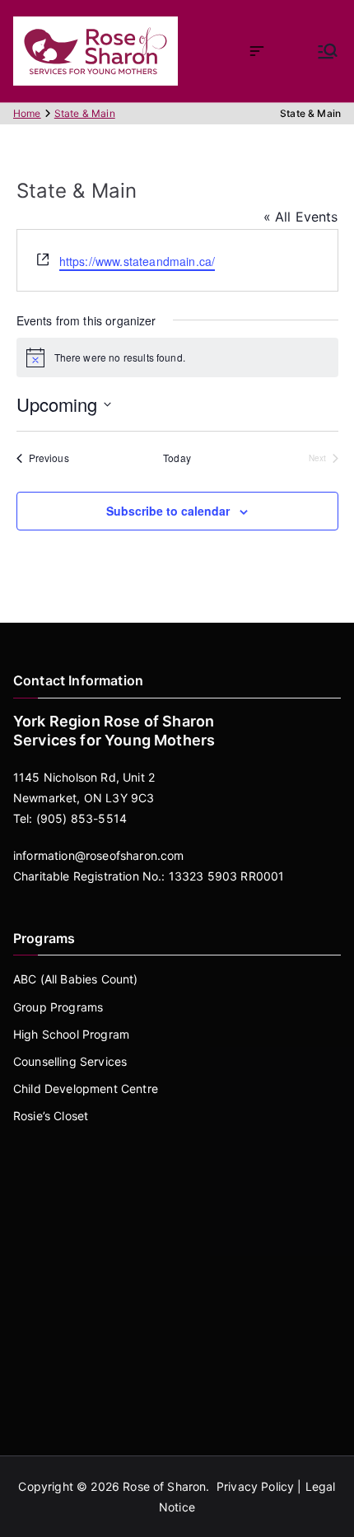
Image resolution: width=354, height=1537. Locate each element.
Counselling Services (70, 1061)
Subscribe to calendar (168, 510)
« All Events (300, 216)
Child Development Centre (85, 1089)
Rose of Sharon (164, 1486)
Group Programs (58, 1007)
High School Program (71, 1034)
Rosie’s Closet (50, 1116)
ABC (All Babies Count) (75, 979)
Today (177, 458)
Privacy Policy (255, 1486)
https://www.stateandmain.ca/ (137, 261)
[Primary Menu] (327, 51)
